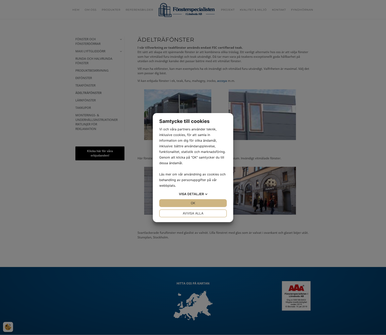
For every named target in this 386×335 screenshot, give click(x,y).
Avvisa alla (193, 213)
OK (193, 203)
